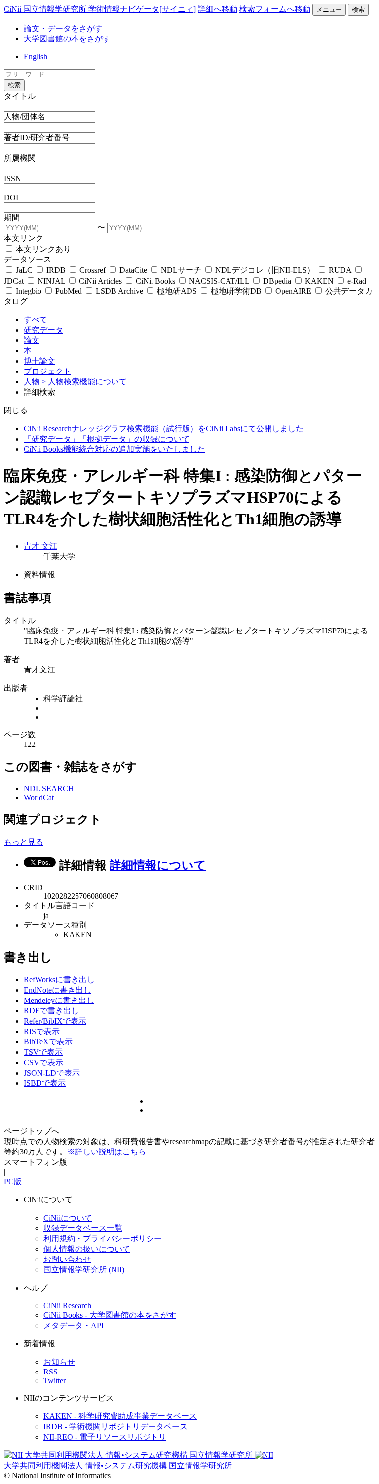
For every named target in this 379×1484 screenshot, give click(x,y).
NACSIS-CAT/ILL (219, 281)
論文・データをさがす (63, 28)
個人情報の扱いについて (86, 1249)
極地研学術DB (236, 291)
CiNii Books (155, 281)
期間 (12, 217)
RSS (50, 1372)
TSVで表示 (43, 1052)
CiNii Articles (100, 281)
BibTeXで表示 (48, 1042)
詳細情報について (158, 865)
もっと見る (23, 842)
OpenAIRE (293, 291)
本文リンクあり (42, 249)
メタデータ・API (73, 1325)
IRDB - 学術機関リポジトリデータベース (115, 1426)
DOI (11, 197)
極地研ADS (177, 291)
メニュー (329, 9)
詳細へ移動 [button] (217, 9)
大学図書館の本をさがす (67, 39)
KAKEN (319, 281)
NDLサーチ (181, 270)
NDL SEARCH (49, 788)
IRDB (56, 270)
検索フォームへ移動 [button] (274, 9)
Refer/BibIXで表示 (55, 1021)
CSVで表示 (43, 1062)
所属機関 (20, 158)
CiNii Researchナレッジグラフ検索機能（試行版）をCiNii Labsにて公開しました (163, 428)
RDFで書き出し (51, 1010)
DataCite (133, 270)
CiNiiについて (67, 1218)
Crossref (92, 270)
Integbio (28, 291)
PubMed (68, 291)
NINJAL (51, 281)
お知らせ (59, 1362)
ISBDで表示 (45, 1083)
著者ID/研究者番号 (37, 137)
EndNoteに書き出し (57, 990)
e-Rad (355, 281)
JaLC (24, 270)
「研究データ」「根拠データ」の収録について (107, 439)
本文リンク (23, 238)
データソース (27, 259)
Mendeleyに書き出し (59, 1000)
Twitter (54, 1380)
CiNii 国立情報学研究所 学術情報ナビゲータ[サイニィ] (100, 9)
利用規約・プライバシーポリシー (102, 1238)
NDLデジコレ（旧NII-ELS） (265, 270)
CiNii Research (67, 1305)
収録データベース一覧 (82, 1228)
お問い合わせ (67, 1259)
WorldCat (39, 797)
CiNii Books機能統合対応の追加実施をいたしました (114, 449)
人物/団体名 (24, 116)
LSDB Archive (119, 291)
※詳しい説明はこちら (106, 1152)
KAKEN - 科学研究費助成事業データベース (120, 1416)
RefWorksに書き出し (59, 979)
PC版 (13, 1181)
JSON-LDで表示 (52, 1073)
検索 (358, 9)
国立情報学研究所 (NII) (83, 1269)
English (35, 56)
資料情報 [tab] (39, 574)
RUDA (340, 270)
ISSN (12, 178)
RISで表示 (42, 1031)
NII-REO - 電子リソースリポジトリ (104, 1437)
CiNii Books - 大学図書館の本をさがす (109, 1315)
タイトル (20, 96)
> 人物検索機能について (84, 381)
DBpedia (277, 281)
